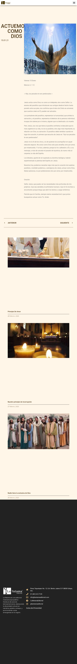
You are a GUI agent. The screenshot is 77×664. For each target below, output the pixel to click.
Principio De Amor (14, 312)
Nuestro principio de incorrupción (20, 402)
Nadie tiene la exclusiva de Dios (19, 493)
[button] (74, 2)
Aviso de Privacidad (34, 608)
